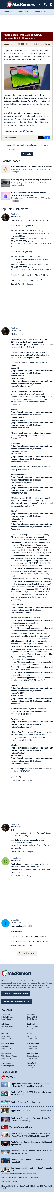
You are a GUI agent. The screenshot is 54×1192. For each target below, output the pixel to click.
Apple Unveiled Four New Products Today (31, 166)
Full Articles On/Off (22, 1186)
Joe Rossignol (32, 1024)
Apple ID (32, 101)
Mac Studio (23, 12)
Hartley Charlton (17, 185)
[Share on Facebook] (47, 137)
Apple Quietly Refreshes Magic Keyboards (32, 179)
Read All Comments (27, 953)
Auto (45, 1186)
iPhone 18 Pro (40, 12)
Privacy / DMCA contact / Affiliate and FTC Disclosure (20, 1177)
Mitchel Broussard (8, 1034)
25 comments (10, 138)
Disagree (30, 284)
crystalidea (16, 858)
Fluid (33, 1186)
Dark (3, 1188)
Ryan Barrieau (32, 1053)
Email (3, 1019)
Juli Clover (45, 44)
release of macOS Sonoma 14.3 (26, 59)
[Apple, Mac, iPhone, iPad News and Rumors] (20, 8)
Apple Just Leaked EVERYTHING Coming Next (31, 1111)
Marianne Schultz (33, 1043)
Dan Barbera (6, 1053)
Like (23, 284)
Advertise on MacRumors (16, 1001)
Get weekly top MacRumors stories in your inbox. (27, 145)
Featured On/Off (8, 1186)
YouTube (10, 1077)
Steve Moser (6, 1063)
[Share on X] (41, 137)
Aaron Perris (31, 1063)
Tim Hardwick (32, 1034)
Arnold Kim (5, 1014)
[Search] (46, 4)
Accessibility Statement (9, 1181)
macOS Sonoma (26, 131)
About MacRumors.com (16, 993)
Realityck (15, 214)
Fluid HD (39, 1186)
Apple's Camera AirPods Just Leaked (26, 1102)
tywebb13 (15, 920)
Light (50, 1186)
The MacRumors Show (20, 1127)
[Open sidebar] (51, 5)
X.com (9, 1019)
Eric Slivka (31, 1014)
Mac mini (8, 12)
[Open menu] (3, 4)
